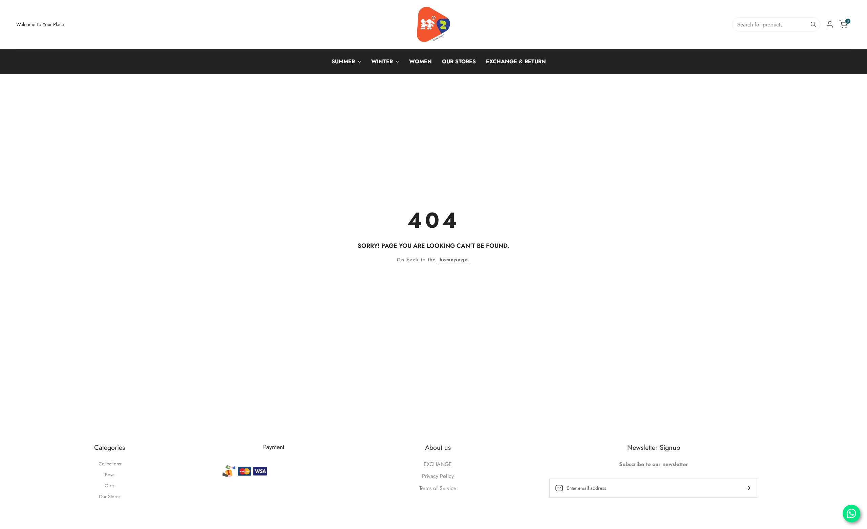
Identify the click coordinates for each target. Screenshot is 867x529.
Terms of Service (437, 488)
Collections (110, 463)
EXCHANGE (438, 464)
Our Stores (110, 496)
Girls (109, 485)
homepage (454, 259)
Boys (109, 474)
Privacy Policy (438, 476)
